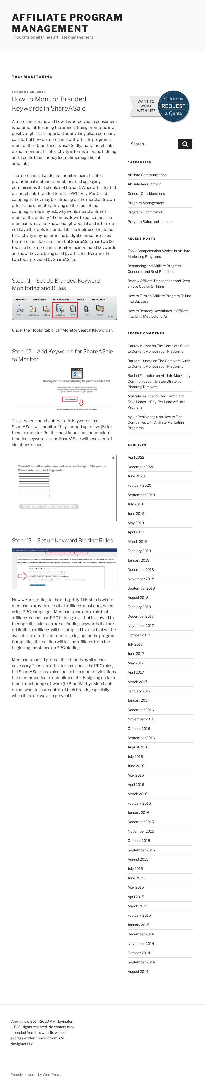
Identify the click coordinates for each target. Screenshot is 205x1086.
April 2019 (136, 532)
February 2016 (139, 803)
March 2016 (138, 794)
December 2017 (141, 616)
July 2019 (135, 504)
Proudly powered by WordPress (35, 1074)
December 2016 (141, 710)
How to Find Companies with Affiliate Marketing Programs (156, 422)
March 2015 (138, 906)
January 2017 (138, 700)
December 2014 (141, 934)
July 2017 (135, 644)
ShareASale (81, 241)
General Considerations (146, 193)
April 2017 (136, 672)
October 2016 (139, 728)
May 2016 (136, 775)
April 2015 (136, 897)
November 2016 (141, 719)
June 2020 (136, 476)
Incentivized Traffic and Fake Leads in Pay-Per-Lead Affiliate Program (157, 401)
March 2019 (138, 541)
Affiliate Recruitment (144, 184)
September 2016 (141, 738)
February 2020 (140, 485)
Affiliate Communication (147, 175)
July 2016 (135, 756)
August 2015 (138, 859)
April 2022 (136, 457)
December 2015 (141, 822)
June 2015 (136, 878)
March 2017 (137, 682)
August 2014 (138, 971)
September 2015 (141, 850)
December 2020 (141, 467)
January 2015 (139, 925)
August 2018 (138, 597)
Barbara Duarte (140, 361)
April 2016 (136, 784)
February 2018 (139, 607)
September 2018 (141, 588)
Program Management (146, 203)
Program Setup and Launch (150, 221)
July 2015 (135, 868)
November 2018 (141, 579)
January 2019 (139, 560)
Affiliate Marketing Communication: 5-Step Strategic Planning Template (159, 381)
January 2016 (139, 812)
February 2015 (139, 915)
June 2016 (136, 766)
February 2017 (139, 691)
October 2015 (139, 840)
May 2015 (136, 887)
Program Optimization (145, 212)
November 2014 (141, 943)
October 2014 (139, 953)
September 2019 (141, 495)
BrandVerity (80, 683)
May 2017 (136, 663)
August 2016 (138, 747)
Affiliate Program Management (67, 23)
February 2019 (139, 551)
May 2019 (136, 523)
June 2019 (136, 513)
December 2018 (141, 569)
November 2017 (141, 625)
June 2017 (136, 653)
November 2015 (141, 831)
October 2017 (139, 635)
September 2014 (141, 962)
